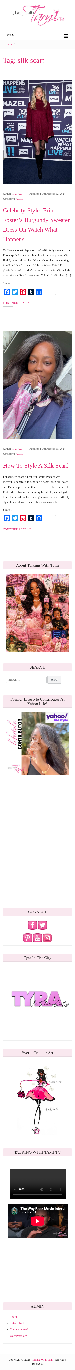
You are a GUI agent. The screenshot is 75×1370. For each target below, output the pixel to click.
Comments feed (19, 1329)
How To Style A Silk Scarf (35, 465)
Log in (14, 1316)
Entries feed (17, 1323)
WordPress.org (18, 1335)
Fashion (19, 199)
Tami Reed (17, 194)
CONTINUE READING (17, 303)
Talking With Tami (42, 1359)
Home (9, 44)
